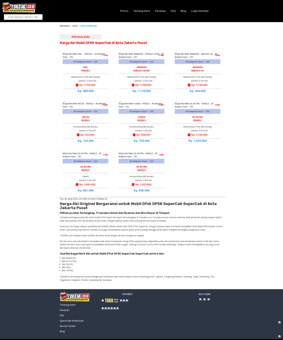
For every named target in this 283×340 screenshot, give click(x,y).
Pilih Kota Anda (81, 36)
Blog (183, 11)
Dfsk (75, 25)
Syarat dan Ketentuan (72, 320)
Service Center (68, 326)
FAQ (173, 11)
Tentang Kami (141, 11)
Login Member (200, 11)
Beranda (65, 25)
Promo (124, 11)
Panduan (160, 11)
